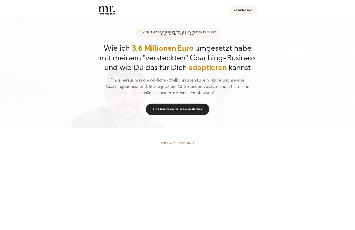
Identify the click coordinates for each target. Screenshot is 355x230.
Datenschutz (186, 143)
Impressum (168, 143)
